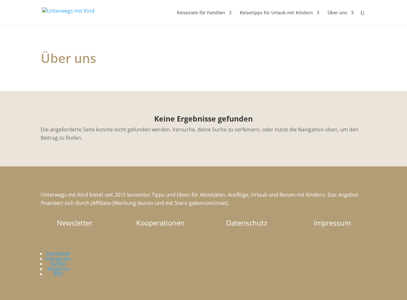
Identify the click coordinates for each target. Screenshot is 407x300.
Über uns (337, 13)
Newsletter (75, 222)
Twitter (58, 263)
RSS (58, 273)
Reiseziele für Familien (201, 13)
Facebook (58, 253)
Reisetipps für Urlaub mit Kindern (276, 13)
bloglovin (58, 268)
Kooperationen (160, 222)
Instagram (58, 258)
